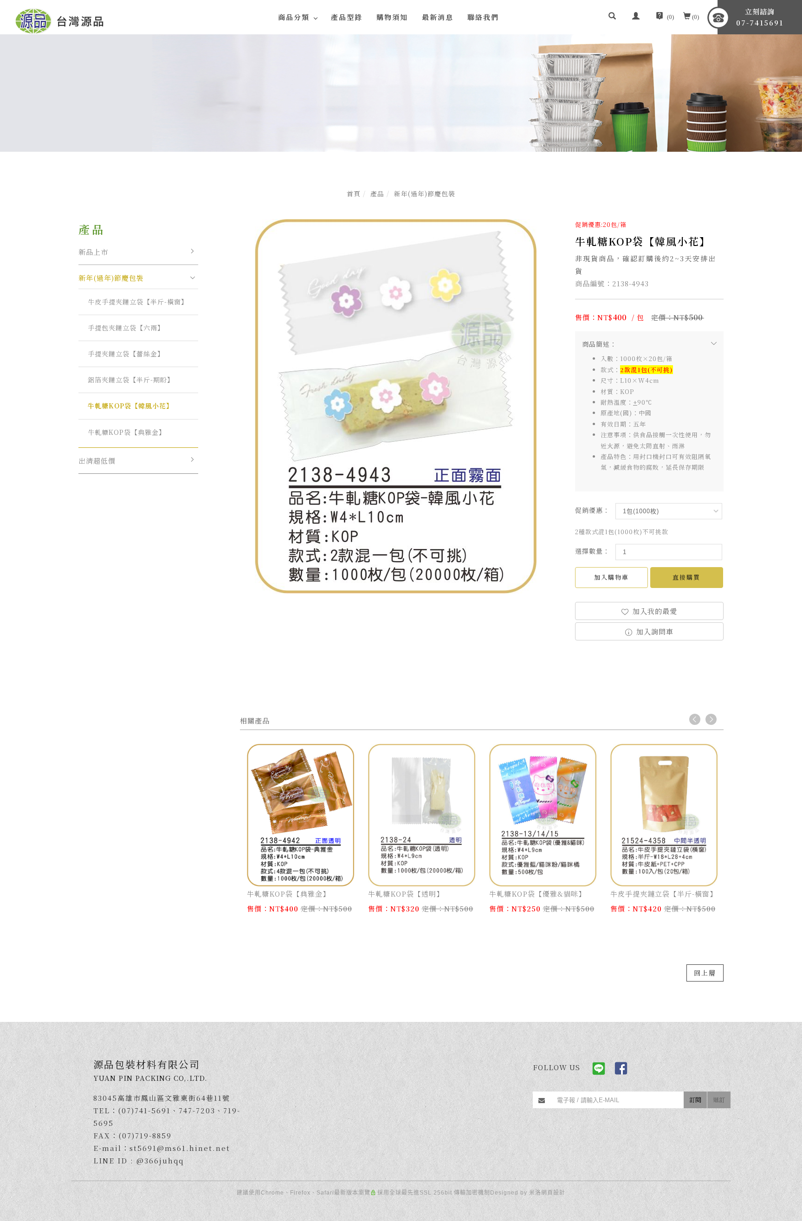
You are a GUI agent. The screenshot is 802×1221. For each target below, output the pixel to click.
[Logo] (59, 19)
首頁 (354, 193)
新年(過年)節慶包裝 (424, 193)
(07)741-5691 (144, 1110)
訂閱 (695, 1099)
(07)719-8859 (145, 1135)
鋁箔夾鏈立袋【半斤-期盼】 (131, 379)
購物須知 (392, 17)
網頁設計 (553, 1192)
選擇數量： (592, 551)
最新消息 (437, 17)
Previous (694, 719)
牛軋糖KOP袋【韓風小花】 (130, 405)
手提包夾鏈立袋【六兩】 (126, 327)
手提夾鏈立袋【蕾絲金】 (126, 353)
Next (711, 719)
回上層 (705, 972)
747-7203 (197, 1110)
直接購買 (686, 577)
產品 (377, 193)
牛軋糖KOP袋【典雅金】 (127, 432)
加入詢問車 (653, 631)
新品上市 (93, 252)
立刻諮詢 (759, 16)
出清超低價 (97, 460)
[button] (612, 17)
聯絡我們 (483, 17)
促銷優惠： (592, 510)
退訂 (719, 1099)
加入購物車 (611, 577)
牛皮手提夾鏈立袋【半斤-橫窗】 (138, 301)
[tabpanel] (401, 93)
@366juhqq (160, 1160)
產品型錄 (346, 17)
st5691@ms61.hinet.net (179, 1148)
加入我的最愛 (653, 611)
